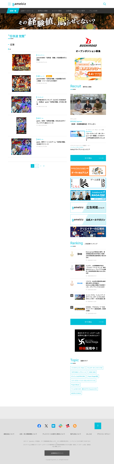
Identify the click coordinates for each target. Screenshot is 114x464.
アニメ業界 (81, 11)
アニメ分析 (93, 11)
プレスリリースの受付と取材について (53, 434)
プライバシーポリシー (103, 434)
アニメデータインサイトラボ (94, 368)
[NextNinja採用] (88, 340)
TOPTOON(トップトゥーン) (78, 372)
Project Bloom (75, 385)
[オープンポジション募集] (88, 45)
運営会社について (9, 434)
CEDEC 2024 (92, 372)
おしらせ (89, 434)
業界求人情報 (42, 11)
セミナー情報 (57, 11)
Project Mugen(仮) (93, 376)
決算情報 (69, 11)
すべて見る (88, 158)
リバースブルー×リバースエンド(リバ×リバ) (83, 380)
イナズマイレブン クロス (77, 368)
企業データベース (27, 11)
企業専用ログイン (56, 453)
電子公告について (75, 434)
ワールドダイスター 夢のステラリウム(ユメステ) (84, 389)
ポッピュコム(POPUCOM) (78, 376)
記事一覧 (13, 11)
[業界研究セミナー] (88, 69)
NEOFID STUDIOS (76, 393)
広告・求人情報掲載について (28, 434)
